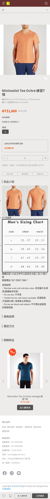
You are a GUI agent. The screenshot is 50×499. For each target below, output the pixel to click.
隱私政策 (37, 427)
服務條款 (5, 431)
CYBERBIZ (6, 488)
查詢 (4, 427)
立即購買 (40, 495)
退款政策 (28, 427)
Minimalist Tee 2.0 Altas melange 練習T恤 (25, 397)
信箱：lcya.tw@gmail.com (13, 454)
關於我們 (11, 427)
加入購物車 (22, 495)
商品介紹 (10, 174)
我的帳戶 (19, 427)
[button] (46, 381)
